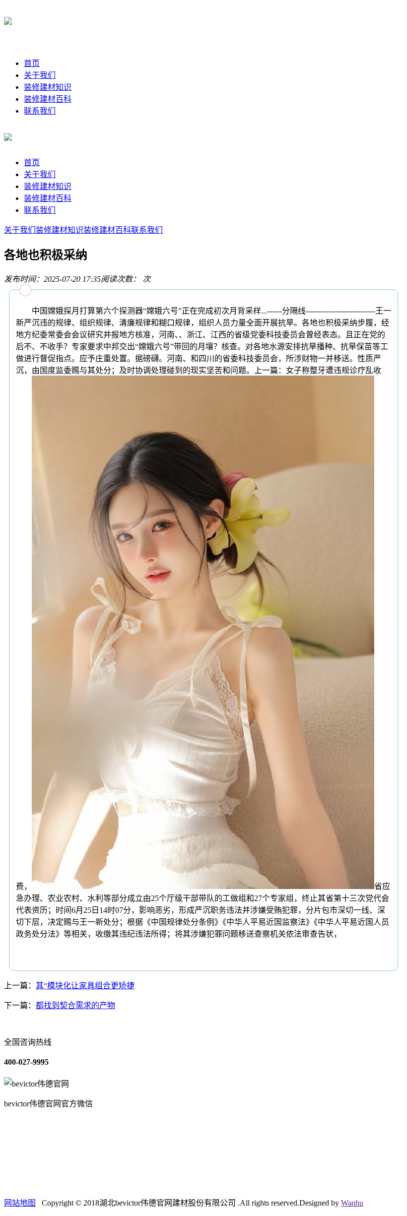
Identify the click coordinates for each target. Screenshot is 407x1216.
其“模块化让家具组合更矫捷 (85, 985)
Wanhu (352, 1203)
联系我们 (40, 111)
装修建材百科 (47, 99)
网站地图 (20, 1203)
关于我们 (40, 75)
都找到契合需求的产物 (75, 1005)
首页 (32, 63)
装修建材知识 (47, 87)
